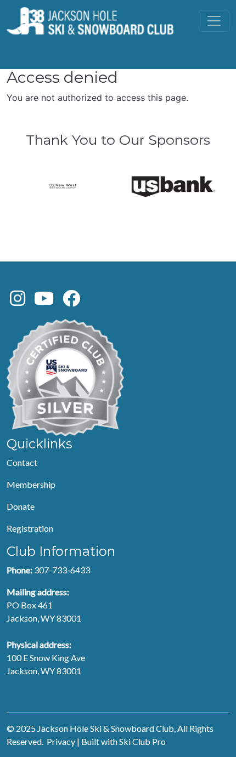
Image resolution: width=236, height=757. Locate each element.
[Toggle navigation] (214, 21)
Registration (30, 528)
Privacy (61, 741)
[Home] (90, 20)
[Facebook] (71, 301)
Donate (21, 506)
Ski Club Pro (142, 741)
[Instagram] (17, 301)
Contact (22, 462)
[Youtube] (44, 301)
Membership (31, 484)
